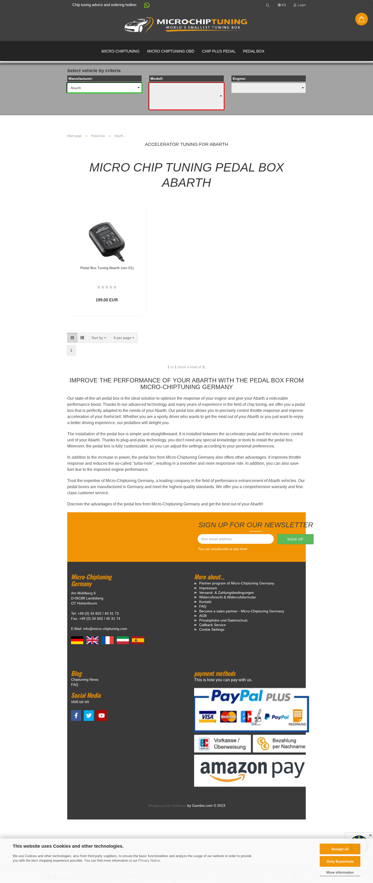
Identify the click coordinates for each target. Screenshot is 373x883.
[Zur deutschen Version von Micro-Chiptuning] (77, 640)
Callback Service (212, 625)
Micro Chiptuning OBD (170, 51)
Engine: (239, 78)
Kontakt (205, 602)
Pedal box (253, 51)
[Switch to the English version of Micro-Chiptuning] (92, 640)
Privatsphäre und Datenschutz (223, 620)
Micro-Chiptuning (120, 51)
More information (340, 872)
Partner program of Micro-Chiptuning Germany (236, 583)
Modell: (156, 78)
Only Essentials (340, 861)
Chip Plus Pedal (218, 51)
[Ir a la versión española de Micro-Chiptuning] (138, 640)
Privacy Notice (149, 860)
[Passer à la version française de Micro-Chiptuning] (108, 640)
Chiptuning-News (84, 679)
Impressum (208, 588)
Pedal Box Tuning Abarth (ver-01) (107, 268)
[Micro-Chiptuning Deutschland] (186, 25)
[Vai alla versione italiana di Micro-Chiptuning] (123, 640)
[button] (144, 6)
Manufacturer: (81, 78)
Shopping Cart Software (167, 805)
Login (301, 5)
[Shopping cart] (361, 19)
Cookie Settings (211, 629)
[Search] (267, 5)
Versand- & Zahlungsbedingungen (226, 593)
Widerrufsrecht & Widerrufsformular (227, 597)
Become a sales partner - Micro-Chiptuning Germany (241, 611)
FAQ (202, 606)
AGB (203, 616)
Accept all (340, 849)
